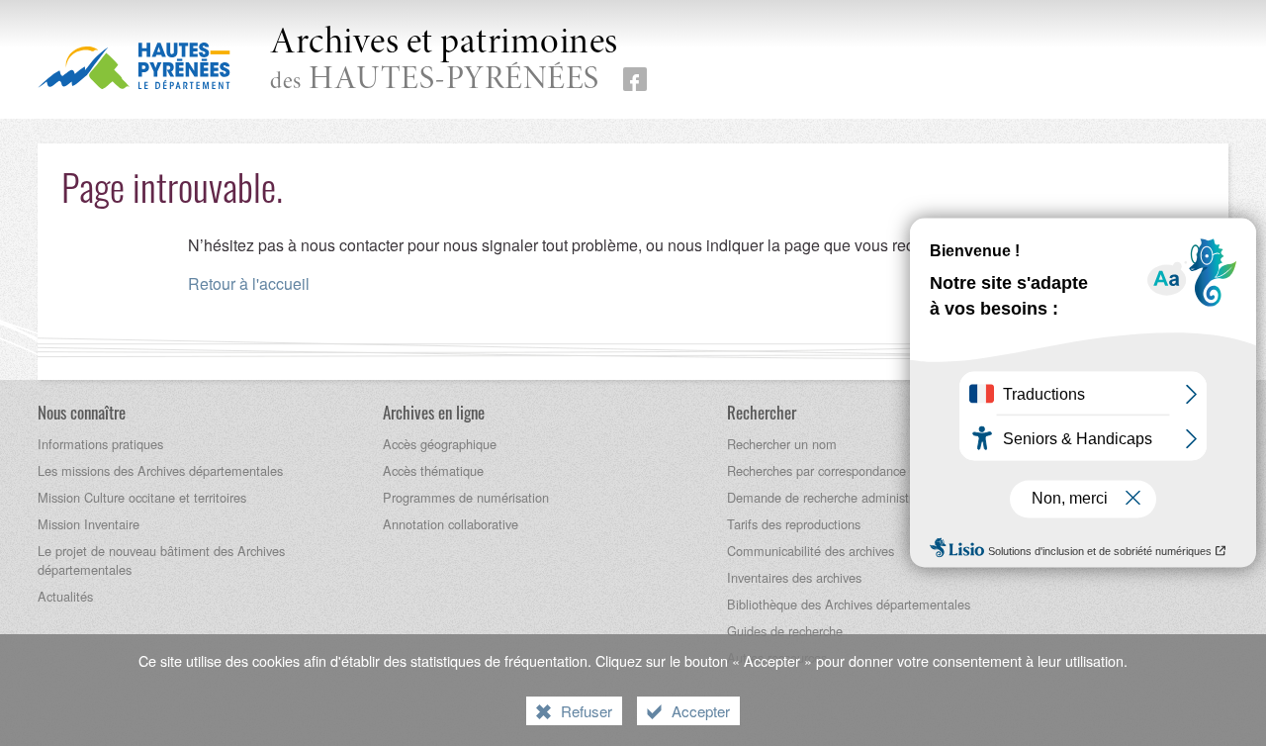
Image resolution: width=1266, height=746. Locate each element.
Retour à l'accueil (249, 283)
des (444, 61)
